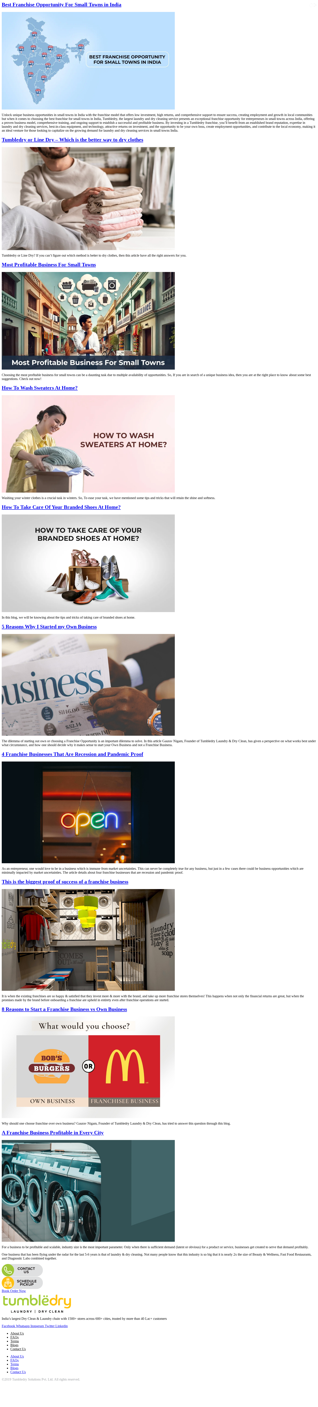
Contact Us (18, 1349)
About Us (17, 1333)
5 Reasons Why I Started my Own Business (49, 626)
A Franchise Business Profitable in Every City (53, 1132)
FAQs (14, 1337)
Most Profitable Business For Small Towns (49, 264)
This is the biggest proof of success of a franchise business (65, 881)
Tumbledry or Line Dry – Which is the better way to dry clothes (72, 140)
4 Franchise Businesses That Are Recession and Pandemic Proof (72, 754)
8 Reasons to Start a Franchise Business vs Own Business (64, 1009)
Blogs (14, 1345)
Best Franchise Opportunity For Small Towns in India (61, 4)
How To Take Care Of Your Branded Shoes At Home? (61, 507)
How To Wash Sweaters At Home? (40, 388)
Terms (14, 1341)
